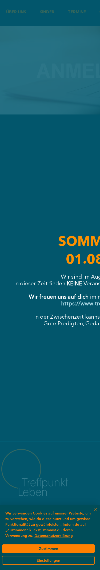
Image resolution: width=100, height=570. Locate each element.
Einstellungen (48, 560)
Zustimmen (48, 548)
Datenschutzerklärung (53, 535)
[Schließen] (92, 512)
